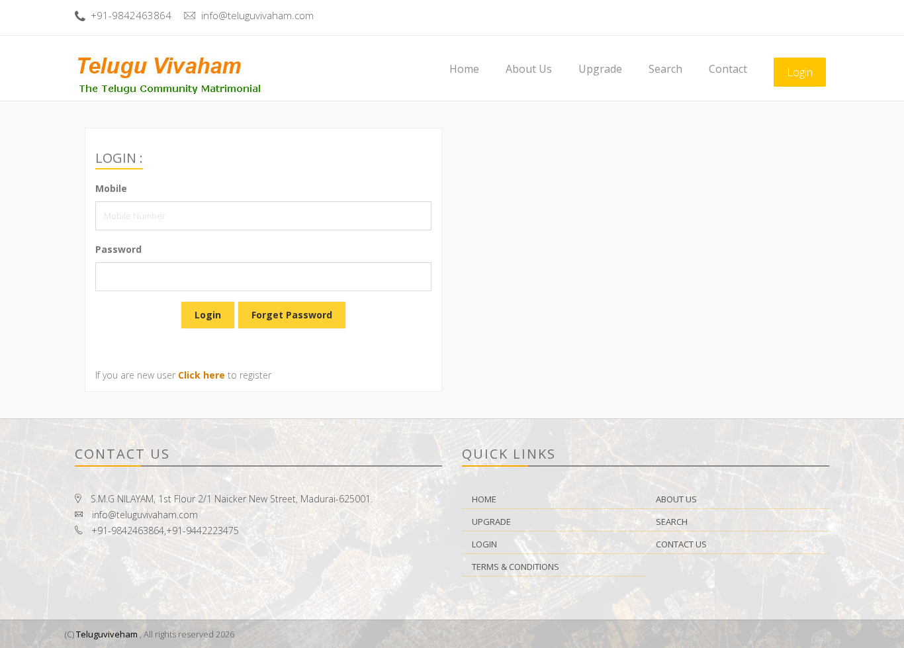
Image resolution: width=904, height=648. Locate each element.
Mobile (111, 188)
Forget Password (291, 314)
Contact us (681, 544)
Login (800, 72)
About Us (529, 69)
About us (676, 499)
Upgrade (600, 69)
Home (464, 69)
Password (118, 249)
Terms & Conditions (515, 567)
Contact (728, 69)
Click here (201, 375)
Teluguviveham (107, 634)
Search (665, 69)
